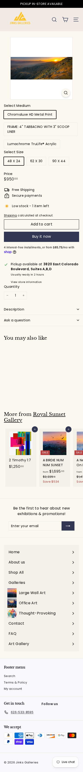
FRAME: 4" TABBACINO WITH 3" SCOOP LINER (38, 129)
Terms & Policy (15, 682)
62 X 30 (36, 161)
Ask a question (17, 320)
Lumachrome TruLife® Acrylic (31, 144)
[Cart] (65, 19)
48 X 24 (13, 161)
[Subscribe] (68, 526)
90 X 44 (58, 161)
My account (13, 689)
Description (14, 309)
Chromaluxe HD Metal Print (30, 114)
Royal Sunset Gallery (34, 417)
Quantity (12, 286)
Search (9, 676)
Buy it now (41, 236)
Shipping (10, 215)
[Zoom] (66, 93)
